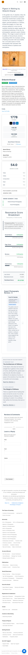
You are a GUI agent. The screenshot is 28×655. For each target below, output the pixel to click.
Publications (5, 636)
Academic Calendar (14, 544)
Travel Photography (14, 204)
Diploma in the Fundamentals (9, 532)
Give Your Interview (7, 600)
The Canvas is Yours (7, 589)
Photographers (19, 578)
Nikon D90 (5, 69)
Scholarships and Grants (8, 540)
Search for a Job (6, 609)
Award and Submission (18, 634)
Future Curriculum (6, 515)
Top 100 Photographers (8, 576)
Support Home (6, 643)
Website (6, 458)
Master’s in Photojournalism (9, 526)
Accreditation (5, 544)
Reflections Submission (18, 600)
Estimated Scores (6, 602)
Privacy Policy (14, 653)
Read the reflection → (9, 382)
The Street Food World (8, 625)
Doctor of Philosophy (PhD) (9, 530)
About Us (7, 503)
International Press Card (17, 602)
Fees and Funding (6, 546)
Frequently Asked (14, 636)
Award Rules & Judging (8, 587)
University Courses (7, 634)
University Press (16, 567)
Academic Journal (6, 567)
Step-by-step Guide (7, 632)
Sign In (21, 1)
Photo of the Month (16, 574)
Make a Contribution (16, 546)
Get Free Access (6, 554)
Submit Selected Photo (19, 598)
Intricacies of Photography (8, 578)
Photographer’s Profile (19, 596)
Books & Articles (14, 565)
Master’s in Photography (8, 524)
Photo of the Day (6, 574)
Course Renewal (6, 556)
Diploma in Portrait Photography (10, 534)
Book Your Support (15, 643)
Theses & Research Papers (8, 623)
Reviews (19, 144)
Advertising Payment (7, 616)
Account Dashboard (16, 554)
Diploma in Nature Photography (9, 536)
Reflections (15, 580)
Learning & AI (19, 513)
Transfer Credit (18, 540)
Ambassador (14, 609)
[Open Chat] (24, 651)
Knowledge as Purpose (15, 504)
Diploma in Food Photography (9, 538)
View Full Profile (5, 111)
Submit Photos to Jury (7, 598)
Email (5, 449)
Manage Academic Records (9, 558)
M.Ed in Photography (7, 528)
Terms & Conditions (5, 653)
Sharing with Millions (19, 587)
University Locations (7, 542)
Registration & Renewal (8, 596)
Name (5, 440)
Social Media (5, 645)
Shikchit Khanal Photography (15, 201)
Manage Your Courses (16, 556)
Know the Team (17, 542)
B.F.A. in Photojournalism (18, 522)
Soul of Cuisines (20, 623)
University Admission (18, 632)
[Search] (17, 2)
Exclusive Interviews (7, 580)
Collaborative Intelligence (17, 503)
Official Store (5, 565)
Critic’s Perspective (19, 576)
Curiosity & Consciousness (8, 513)
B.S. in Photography (7, 522)
